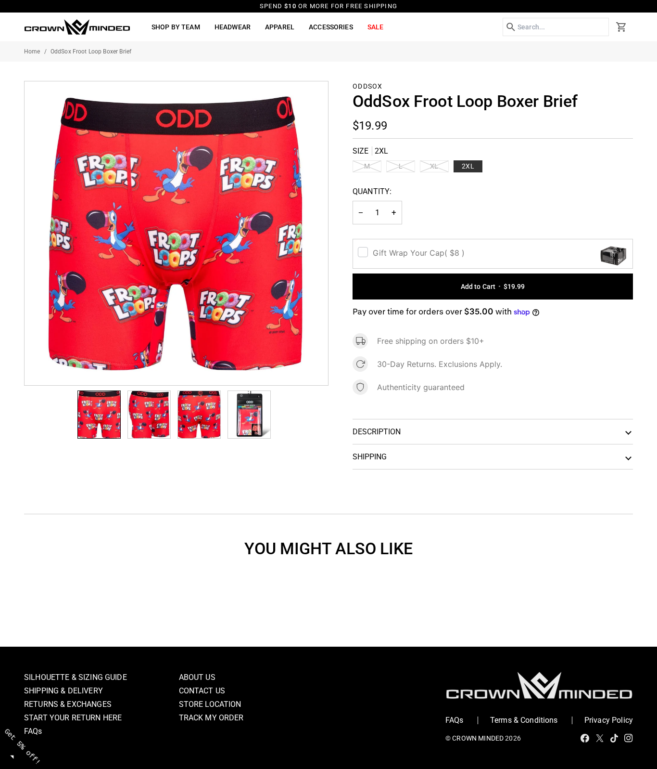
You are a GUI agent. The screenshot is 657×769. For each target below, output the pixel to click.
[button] (512, 69)
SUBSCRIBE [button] (431, 230)
